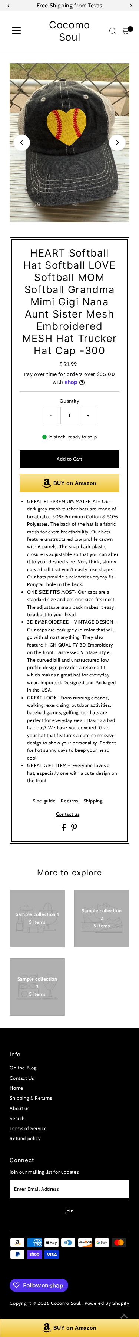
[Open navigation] (16, 31)
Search (17, 1118)
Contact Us (22, 1078)
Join (69, 1211)
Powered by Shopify (107, 1303)
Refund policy (25, 1138)
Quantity (69, 401)
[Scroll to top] (124, 1316)
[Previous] (21, 142)
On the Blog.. (24, 1067)
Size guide (44, 801)
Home (16, 1088)
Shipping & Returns (31, 1098)
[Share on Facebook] (64, 829)
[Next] (117, 142)
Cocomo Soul (69, 31)
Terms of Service (28, 1128)
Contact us (67, 814)
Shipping (93, 801)
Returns (69, 801)
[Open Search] (112, 31)
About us (19, 1108)
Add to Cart (69, 459)
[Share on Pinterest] (74, 829)
